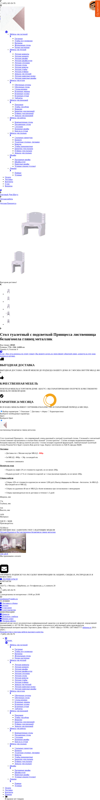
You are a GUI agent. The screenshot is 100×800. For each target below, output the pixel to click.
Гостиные (19, 39)
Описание (25, 411)
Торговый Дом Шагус (9, 194)
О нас (7, 184)
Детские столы (21, 65)
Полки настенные (22, 47)
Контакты (9, 182)
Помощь (8, 794)
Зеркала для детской (23, 74)
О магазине (7, 608)
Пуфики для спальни (23, 151)
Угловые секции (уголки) (25, 166)
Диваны (13, 168)
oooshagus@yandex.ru (9, 599)
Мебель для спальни (18, 133)
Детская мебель (6, 199)
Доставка (9, 179)
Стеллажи (19, 127)
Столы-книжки (21, 89)
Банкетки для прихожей (25, 111)
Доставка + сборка (39, 411)
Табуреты (19, 98)
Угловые (18, 175)
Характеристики (57, 411)
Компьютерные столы (24, 122)
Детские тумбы (21, 69)
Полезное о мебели (10, 616)
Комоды (18, 144)
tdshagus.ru (87, 627)
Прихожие (19, 105)
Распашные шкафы (22, 160)
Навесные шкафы (22, 164)
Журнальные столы (23, 45)
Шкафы (13, 155)
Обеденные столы (22, 87)
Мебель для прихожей (19, 100)
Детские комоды (21, 67)
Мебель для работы (18, 118)
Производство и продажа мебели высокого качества (21, 632)
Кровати (18, 140)
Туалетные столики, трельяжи (27, 142)
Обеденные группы (23, 85)
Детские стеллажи (22, 63)
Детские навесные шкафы (25, 78)
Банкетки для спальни (24, 149)
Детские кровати (22, 56)
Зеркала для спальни (23, 153)
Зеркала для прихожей (24, 116)
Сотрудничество (9, 610)
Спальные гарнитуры (24, 138)
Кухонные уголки (22, 94)
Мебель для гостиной (19, 34)
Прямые (18, 173)
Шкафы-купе (20, 162)
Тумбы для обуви (22, 107)
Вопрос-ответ (8, 619)
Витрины (18, 43)
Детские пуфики (21, 72)
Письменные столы (23, 124)
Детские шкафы (21, 58)
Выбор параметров (10, 411)
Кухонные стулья (22, 96)
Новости (5, 614)
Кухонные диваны (22, 91)
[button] (97, 8)
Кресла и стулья (21, 131)
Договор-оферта (9, 621)
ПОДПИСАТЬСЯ (10, 579)
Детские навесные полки (25, 76)
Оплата (8, 177)
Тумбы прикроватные (24, 146)
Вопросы (8, 186)
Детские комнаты (22, 54)
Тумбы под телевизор (24, 41)
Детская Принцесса (8, 203)
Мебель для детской (18, 50)
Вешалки (18, 109)
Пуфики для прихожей (24, 113)
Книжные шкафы (22, 129)
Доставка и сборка (10, 603)
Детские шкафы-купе (23, 61)
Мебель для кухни (17, 80)
